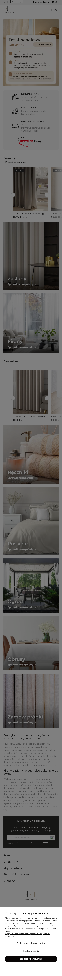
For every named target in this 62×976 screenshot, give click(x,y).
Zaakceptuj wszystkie (31, 959)
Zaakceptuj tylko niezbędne (31, 943)
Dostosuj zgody (31, 951)
